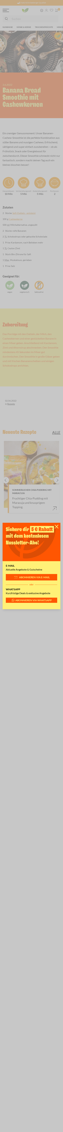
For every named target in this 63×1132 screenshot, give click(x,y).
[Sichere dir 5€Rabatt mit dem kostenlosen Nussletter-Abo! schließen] (56, 526)
